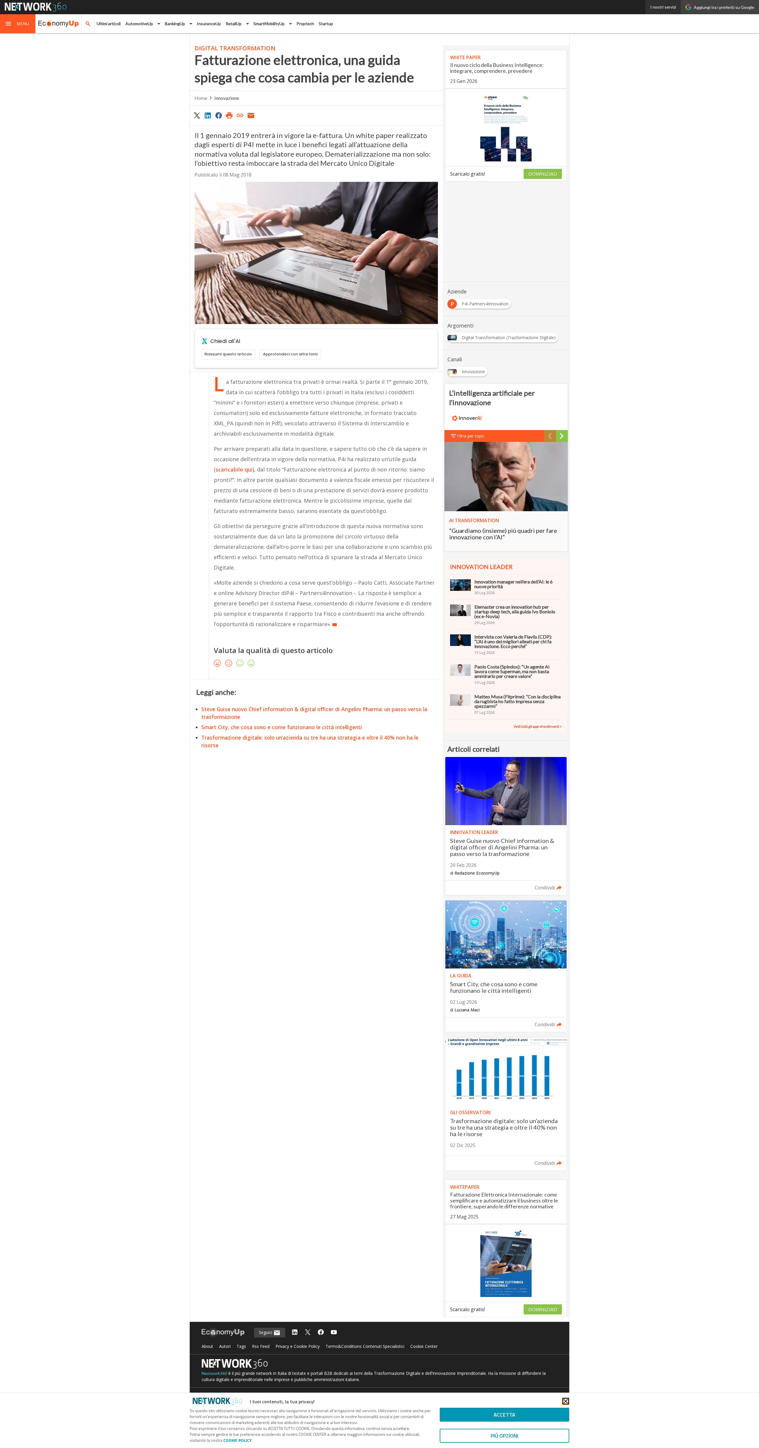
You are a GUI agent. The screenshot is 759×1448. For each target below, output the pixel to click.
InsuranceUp (209, 23)
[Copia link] (240, 115)
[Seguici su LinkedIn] (294, 1332)
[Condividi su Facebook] (218, 115)
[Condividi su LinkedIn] (207, 115)
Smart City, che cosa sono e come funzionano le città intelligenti (281, 727)
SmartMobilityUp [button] (269, 23)
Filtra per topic (470, 436)
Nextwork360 (214, 1373)
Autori (225, 1346)
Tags (241, 1346)
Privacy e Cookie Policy (297, 1346)
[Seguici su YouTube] (333, 1332)
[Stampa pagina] (229, 115)
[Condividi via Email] (251, 115)
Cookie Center (424, 1346)
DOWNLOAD (542, 174)
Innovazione (226, 98)
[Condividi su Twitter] (197, 115)
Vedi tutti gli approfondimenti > (538, 726)
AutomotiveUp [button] (139, 23)
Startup (326, 23)
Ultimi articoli (109, 23)
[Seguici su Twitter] (307, 1332)
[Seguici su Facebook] (320, 1332)
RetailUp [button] (234, 23)
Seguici (266, 1332)
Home (200, 98)
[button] (18, 23)
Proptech (305, 23)
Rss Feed (261, 1346)
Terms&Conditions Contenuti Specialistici (365, 1346)
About (207, 1346)
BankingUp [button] (175, 23)
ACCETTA (504, 1415)
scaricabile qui (234, 469)
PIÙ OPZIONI (504, 1436)
